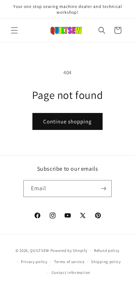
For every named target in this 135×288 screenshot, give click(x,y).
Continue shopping (67, 121)
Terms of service (69, 261)
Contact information (70, 272)
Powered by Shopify (68, 250)
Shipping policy (106, 261)
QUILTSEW (39, 250)
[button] (14, 30)
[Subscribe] (103, 188)
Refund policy (107, 250)
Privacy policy (34, 261)
